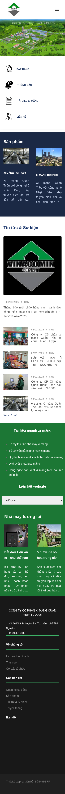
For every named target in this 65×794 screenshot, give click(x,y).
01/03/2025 (12, 302)
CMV (27, 302)
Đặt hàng (22, 69)
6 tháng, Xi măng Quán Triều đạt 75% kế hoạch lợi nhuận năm (46, 407)
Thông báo (24, 85)
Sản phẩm (12, 695)
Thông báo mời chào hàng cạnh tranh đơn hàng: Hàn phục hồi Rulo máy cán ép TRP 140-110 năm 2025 (32, 312)
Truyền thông (14, 708)
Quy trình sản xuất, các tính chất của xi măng (36, 457)
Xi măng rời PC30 (14, 173)
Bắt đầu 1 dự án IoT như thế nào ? (16, 557)
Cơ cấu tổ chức (15, 668)
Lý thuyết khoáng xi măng (24, 463)
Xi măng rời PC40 (47, 175)
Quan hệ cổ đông (16, 689)
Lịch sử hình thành (17, 656)
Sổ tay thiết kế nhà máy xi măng (28, 444)
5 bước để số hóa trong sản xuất (47, 557)
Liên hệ (21, 116)
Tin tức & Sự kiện (17, 701)
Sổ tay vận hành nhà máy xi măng (29, 450)
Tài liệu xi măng (27, 100)
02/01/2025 (37, 329)
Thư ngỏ (11, 662)
